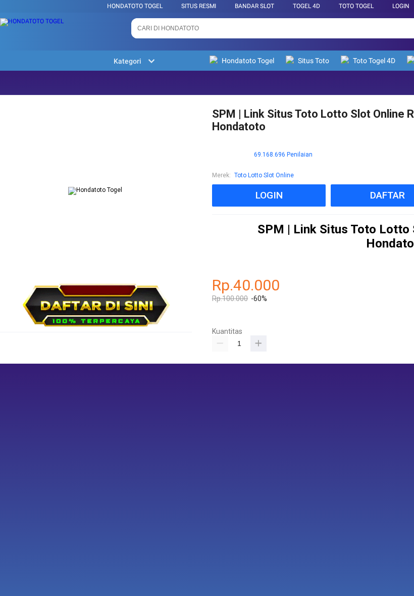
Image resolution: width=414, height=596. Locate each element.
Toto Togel (356, 6)
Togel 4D (306, 6)
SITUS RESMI (198, 6)
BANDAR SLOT (254, 6)
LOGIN (400, 6)
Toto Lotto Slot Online (264, 175)
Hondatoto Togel (135, 6)
